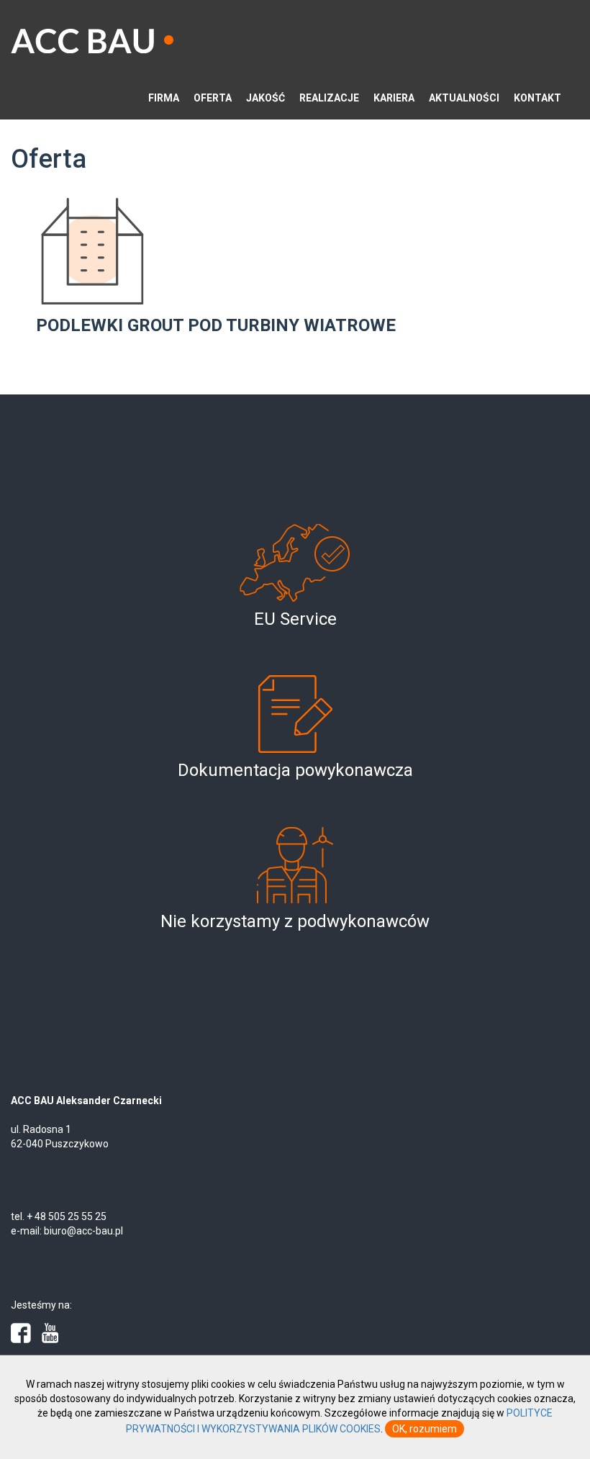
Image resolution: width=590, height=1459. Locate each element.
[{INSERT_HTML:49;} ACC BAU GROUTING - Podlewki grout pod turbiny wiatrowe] (147, 251)
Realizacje (329, 98)
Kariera (393, 98)
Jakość (265, 98)
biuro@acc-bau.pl (83, 1231)
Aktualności (464, 98)
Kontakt (537, 98)
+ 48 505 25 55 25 (66, 1216)
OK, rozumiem (424, 1429)
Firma (163, 98)
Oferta (213, 98)
